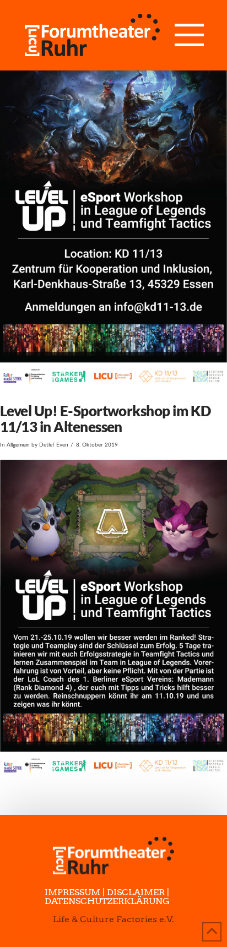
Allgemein (18, 445)
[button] (189, 35)
